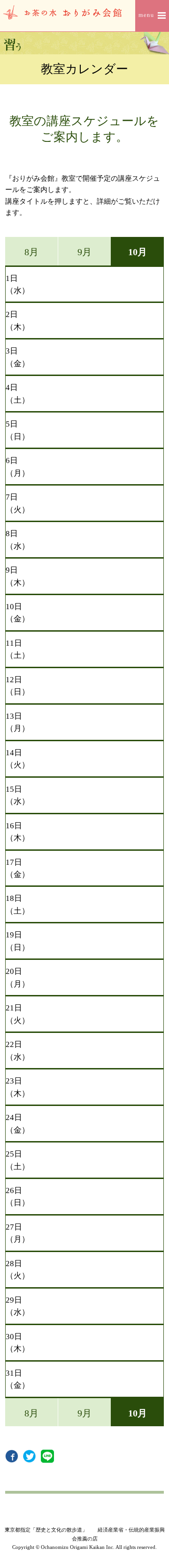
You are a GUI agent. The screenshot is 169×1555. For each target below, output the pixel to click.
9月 (84, 252)
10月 (137, 252)
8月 (31, 252)
